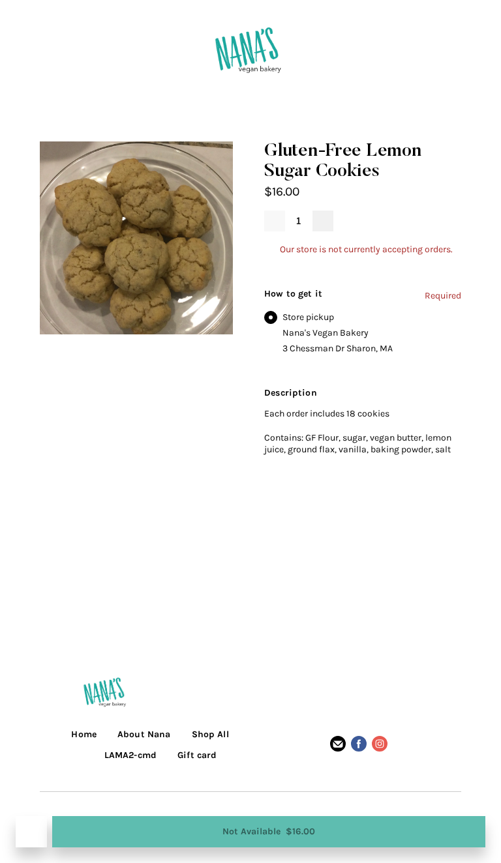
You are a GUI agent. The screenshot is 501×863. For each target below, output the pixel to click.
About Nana (143, 734)
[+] (322, 221)
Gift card (197, 755)
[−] (274, 221)
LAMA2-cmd (130, 755)
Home (84, 734)
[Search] (327, 49)
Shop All (210, 734)
